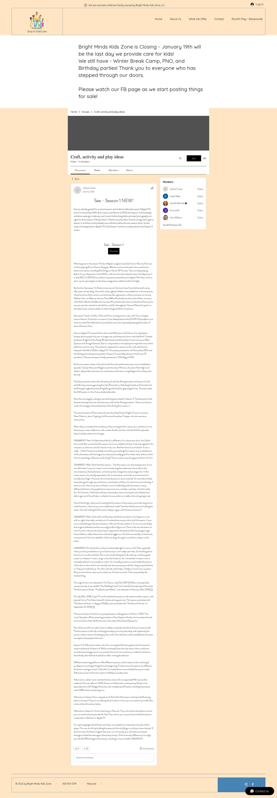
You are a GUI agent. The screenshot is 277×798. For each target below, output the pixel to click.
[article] (114, 474)
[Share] (152, 188)
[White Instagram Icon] (246, 784)
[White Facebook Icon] (253, 784)
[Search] (180, 158)
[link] (80, 170)
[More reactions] (86, 748)
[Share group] (204, 158)
